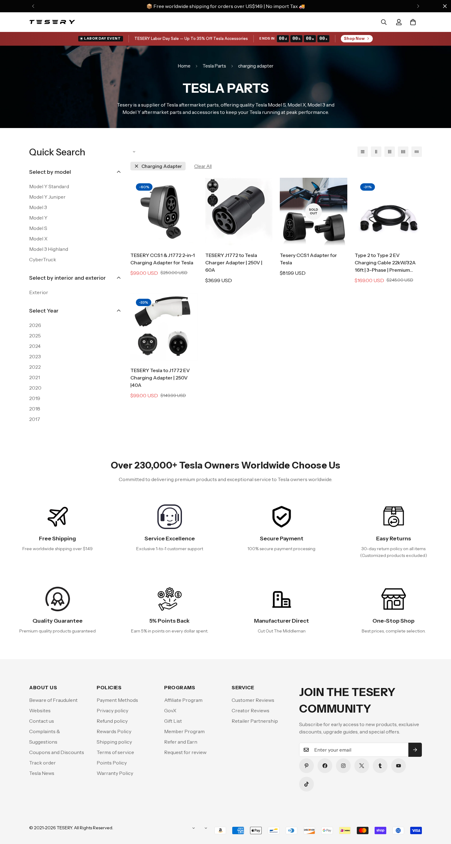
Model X (38, 238)
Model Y (38, 218)
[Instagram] (343, 765)
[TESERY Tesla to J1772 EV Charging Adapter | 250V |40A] (164, 326)
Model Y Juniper (47, 197)
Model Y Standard (49, 186)
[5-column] (416, 151)
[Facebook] (325, 765)
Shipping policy (114, 742)
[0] (413, 22)
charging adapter (161, 166)
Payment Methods (117, 700)
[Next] (418, 6)
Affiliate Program (183, 700)
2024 (34, 346)
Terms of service (115, 752)
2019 (34, 398)
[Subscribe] (415, 750)
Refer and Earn (180, 742)
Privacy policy (112, 710)
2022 (35, 367)
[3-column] (389, 151)
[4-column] (403, 151)
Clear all (203, 166)
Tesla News (41, 773)
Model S (38, 228)
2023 (35, 356)
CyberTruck (42, 259)
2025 (35, 336)
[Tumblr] (380, 765)
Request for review (185, 752)
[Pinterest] (306, 765)
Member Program (184, 731)
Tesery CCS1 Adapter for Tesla (308, 259)
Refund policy (112, 721)
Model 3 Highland (48, 249)
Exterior (38, 292)
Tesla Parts (214, 66)
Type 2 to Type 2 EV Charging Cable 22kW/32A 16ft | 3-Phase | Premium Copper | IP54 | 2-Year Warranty (385, 263)
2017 (34, 419)
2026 (35, 325)
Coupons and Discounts (56, 752)
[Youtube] (398, 765)
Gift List (173, 721)
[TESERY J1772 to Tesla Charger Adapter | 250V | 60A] (239, 211)
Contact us (41, 721)
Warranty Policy (115, 773)
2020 (35, 388)
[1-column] (362, 151)
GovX (170, 710)
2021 (34, 377)
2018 (34, 409)
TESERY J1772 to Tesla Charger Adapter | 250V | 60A (233, 262)
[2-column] (376, 151)
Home (184, 66)
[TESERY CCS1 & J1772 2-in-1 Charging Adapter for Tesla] (164, 211)
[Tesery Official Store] (52, 22)
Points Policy (112, 763)
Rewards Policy (114, 731)
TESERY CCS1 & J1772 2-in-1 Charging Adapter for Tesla (162, 259)
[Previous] (33, 6)
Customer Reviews (253, 700)
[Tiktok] (306, 784)
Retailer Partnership (255, 721)
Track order (42, 763)
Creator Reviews (250, 710)
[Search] (384, 22)
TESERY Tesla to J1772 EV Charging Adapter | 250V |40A (160, 377)
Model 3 (38, 207)
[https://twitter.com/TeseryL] (361, 765)
